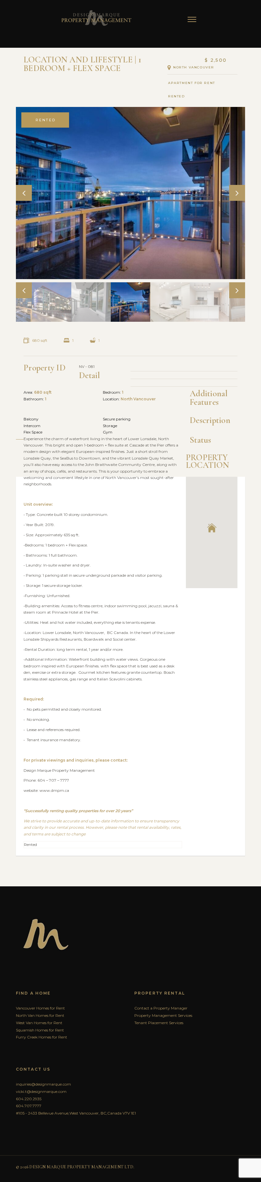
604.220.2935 (28, 1098)
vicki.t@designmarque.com (41, 1091)
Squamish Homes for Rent (40, 1030)
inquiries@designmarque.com (43, 1084)
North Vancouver (193, 67)
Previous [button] (24, 193)
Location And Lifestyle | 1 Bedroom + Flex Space (82, 64)
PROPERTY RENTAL (159, 993)
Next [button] (237, 193)
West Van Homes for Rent (39, 1022)
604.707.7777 (28, 1105)
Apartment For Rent (191, 83)
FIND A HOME (33, 993)
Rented (178, 96)
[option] (130, 193)
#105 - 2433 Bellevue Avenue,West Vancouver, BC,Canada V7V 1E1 (76, 1113)
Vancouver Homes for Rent (40, 1008)
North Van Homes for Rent (40, 1015)
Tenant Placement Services (158, 1022)
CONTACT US (33, 1069)
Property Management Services (163, 1015)
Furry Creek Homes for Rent (41, 1037)
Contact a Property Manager (160, 1008)
